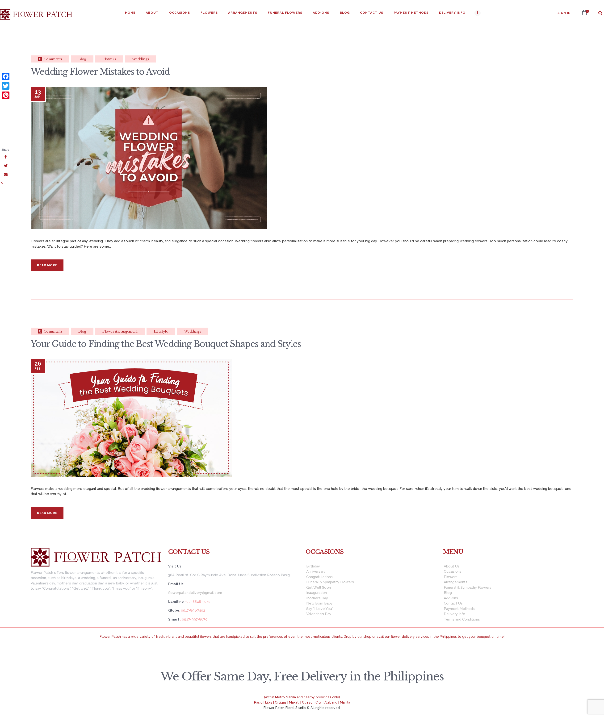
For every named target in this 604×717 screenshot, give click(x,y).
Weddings (140, 59)
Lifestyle (161, 331)
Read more (47, 265)
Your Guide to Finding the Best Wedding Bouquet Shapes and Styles (166, 344)
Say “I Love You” (319, 609)
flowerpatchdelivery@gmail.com (195, 593)
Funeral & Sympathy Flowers (330, 582)
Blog (82, 59)
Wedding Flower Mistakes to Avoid (100, 72)
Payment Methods (459, 609)
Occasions (452, 571)
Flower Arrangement (120, 331)
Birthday (313, 566)
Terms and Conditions (462, 619)
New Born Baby (319, 603)
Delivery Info (454, 614)
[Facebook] (5, 76)
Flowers (109, 59)
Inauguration (316, 593)
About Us (452, 566)
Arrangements (455, 582)
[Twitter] (5, 86)
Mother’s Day (317, 598)
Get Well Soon (318, 587)
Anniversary (315, 571)
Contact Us (453, 603)
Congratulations (319, 577)
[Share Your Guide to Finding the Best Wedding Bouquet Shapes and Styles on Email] (5, 175)
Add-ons (451, 598)
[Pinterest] (5, 95)
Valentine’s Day (318, 614)
